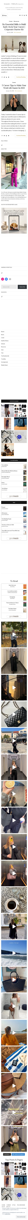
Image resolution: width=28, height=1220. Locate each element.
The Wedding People (6, 519)
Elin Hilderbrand (6, 514)
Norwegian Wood (6, 476)
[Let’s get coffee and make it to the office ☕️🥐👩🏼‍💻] (14, 820)
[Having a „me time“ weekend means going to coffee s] (14, 979)
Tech (2, 353)
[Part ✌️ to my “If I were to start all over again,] (14, 1139)
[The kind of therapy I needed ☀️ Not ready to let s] (14, 953)
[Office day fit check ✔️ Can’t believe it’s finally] (14, 873)
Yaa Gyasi (13, 598)
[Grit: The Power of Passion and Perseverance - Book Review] (20, 436)
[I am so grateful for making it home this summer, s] (14, 1033)
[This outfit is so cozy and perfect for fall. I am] (14, 687)
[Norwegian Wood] (24, 478)
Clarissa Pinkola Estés (6, 472)
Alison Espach (5, 520)
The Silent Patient (12, 608)
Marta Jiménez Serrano (13, 592)
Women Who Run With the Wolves (9, 470)
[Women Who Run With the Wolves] (24, 472)
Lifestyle (3, 343)
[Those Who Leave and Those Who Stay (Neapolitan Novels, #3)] (24, 532)
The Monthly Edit (5, 356)
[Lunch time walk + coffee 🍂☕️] (14, 634)
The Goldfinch (5, 465)
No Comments (17, 32)
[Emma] (24, 484)
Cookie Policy (7, 1213)
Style (2, 349)
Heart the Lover (12, 585)
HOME (3, 1205)
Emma (3, 482)
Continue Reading (21, 77)
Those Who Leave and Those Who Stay (11, 530)
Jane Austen (5, 484)
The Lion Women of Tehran (12, 602)
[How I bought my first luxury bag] (20, 423)
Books (2, 334)
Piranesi (3, 507)
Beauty (2, 331)
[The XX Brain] (24, 489)
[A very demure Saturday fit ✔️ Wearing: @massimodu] (14, 767)
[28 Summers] (24, 514)
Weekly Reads (4, 365)
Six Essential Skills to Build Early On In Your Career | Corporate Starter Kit (14, 27)
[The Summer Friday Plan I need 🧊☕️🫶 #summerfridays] (14, 1112)
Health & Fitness (4, 340)
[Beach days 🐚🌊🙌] (14, 1059)
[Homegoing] (24, 598)
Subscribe (22, 287)
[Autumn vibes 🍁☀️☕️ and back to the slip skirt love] (14, 741)
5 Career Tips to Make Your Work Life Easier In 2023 (14, 86)
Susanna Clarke (5, 508)
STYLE (13, 1205)
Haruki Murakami (6, 478)
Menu (5, 15)
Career (11, 21)
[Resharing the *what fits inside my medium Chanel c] (14, 714)
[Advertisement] (14, 250)
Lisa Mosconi (5, 489)
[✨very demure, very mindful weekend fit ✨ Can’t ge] (14, 1006)
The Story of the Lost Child (8, 524)
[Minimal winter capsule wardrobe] (20, 410)
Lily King (12, 586)
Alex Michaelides (13, 610)
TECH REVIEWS (21, 1205)
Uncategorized (4, 362)
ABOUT (8, 1206)
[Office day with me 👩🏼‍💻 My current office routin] (14, 794)
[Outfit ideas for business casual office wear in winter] (7, 423)
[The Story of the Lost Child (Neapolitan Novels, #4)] (24, 526)
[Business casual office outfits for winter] (7, 410)
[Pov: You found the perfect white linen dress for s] (14, 1086)
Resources (16, 21)
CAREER (9, 1205)
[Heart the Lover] (24, 586)
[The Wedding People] (24, 520)
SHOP (3, 1206)
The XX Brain (4, 488)
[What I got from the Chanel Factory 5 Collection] (7, 436)
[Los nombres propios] (24, 592)
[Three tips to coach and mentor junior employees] (7, 449)
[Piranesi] (24, 508)
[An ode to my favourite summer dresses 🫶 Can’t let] (14, 926)
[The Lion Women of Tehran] (24, 604)
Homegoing (12, 597)
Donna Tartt (5, 466)
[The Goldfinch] (24, 466)
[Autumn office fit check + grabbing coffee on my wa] (14, 847)
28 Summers (4, 513)
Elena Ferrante (5, 526)
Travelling (3, 359)
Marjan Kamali (12, 604)
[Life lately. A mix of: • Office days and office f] (14, 661)
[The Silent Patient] (24, 610)
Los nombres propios (12, 591)
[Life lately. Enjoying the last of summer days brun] (14, 900)
